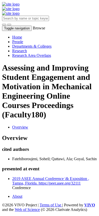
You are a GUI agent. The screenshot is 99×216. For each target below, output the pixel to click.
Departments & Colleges (32, 46)
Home (17, 37)
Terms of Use (51, 205)
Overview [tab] (20, 127)
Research (19, 51)
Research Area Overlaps (31, 55)
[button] (4, 24)
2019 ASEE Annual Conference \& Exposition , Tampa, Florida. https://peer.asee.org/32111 (50, 180)
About (17, 196)
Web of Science (27, 209)
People (17, 42)
